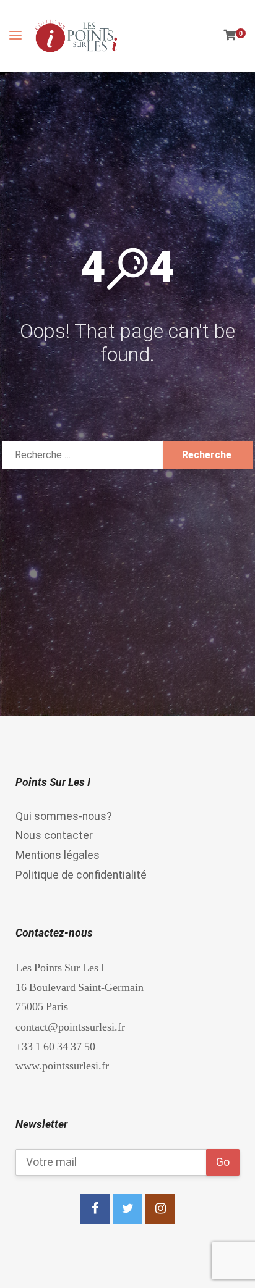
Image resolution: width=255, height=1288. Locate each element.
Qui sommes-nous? (63, 816)
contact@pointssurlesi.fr (70, 1026)
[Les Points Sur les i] (76, 36)
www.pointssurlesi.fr (62, 1065)
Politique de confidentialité (81, 875)
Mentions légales (57, 855)
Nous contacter (54, 835)
